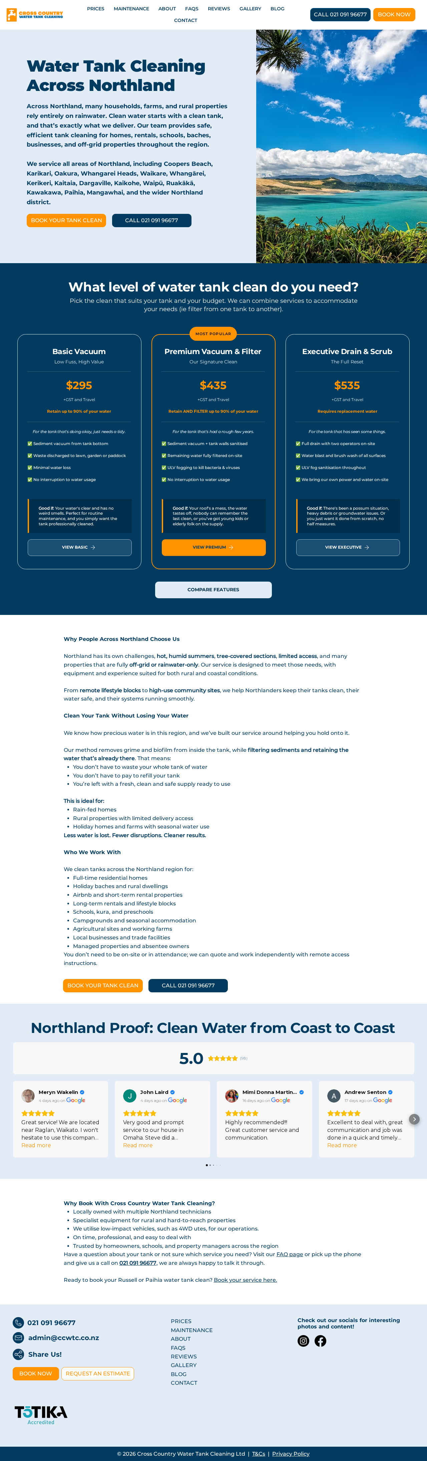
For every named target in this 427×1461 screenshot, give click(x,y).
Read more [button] (36, 1145)
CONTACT (184, 1383)
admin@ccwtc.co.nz (63, 1338)
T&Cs (258, 1454)
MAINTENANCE (192, 1330)
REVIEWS (184, 1356)
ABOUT (180, 1339)
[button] (13, 1119)
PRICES (181, 1321)
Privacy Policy (291, 1454)
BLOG (178, 1374)
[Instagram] (303, 1341)
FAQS (178, 1348)
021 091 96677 (51, 1323)
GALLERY (183, 1365)
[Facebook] (320, 1341)
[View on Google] (28, 1096)
